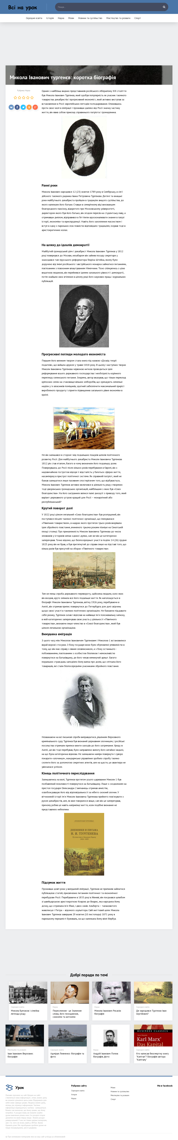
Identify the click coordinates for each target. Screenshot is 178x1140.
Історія (50, 18)
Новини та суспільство (90, 18)
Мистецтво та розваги (118, 18)
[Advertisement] (89, 45)
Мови (71, 18)
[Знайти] (164, 7)
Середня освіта (34, 18)
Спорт (137, 18)
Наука (61, 18)
